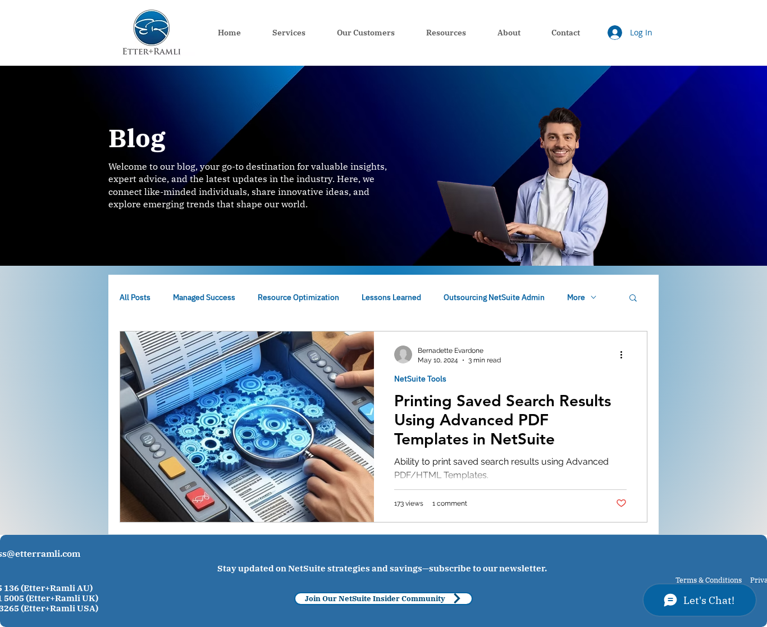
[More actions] (625, 354)
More (576, 297)
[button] (633, 299)
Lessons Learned (391, 297)
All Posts (135, 297)
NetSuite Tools (420, 379)
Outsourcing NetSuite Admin (494, 297)
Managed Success (204, 297)
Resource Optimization (298, 297)
